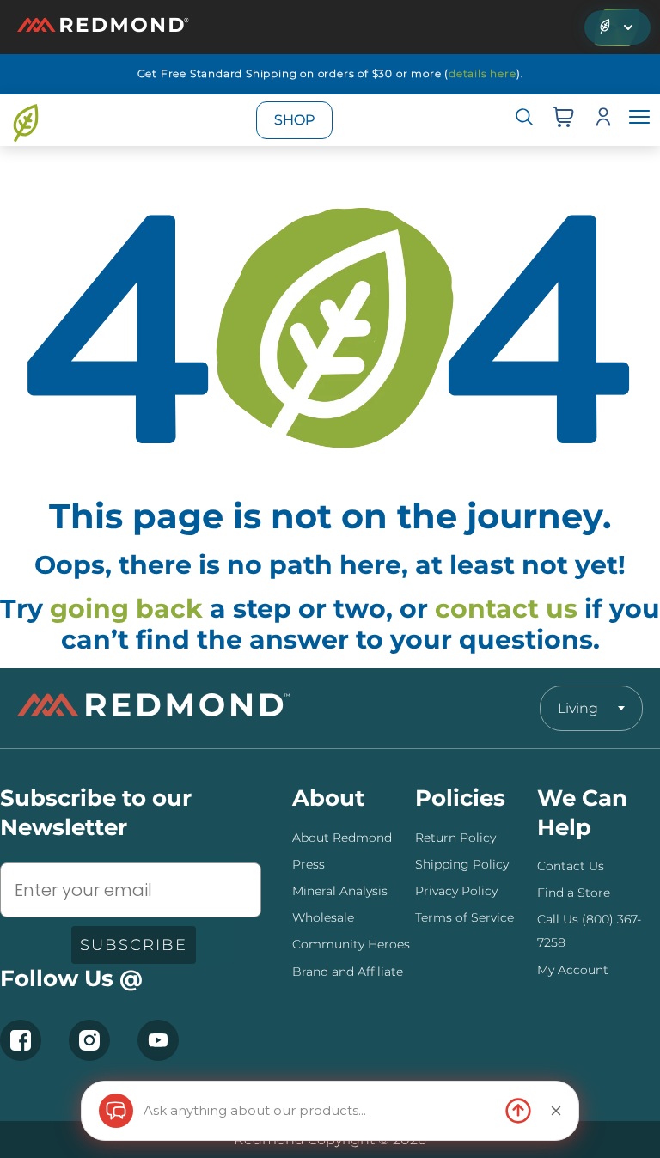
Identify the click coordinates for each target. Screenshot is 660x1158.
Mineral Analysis (340, 891)
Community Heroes (351, 944)
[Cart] (564, 120)
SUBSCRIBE (133, 945)
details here (482, 73)
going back (126, 609)
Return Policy (455, 837)
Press (308, 864)
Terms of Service (464, 917)
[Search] (524, 120)
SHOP (294, 120)
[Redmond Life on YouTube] (158, 1040)
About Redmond (342, 837)
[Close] (556, 1110)
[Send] (518, 1111)
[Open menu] (639, 120)
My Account (572, 970)
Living (578, 708)
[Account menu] (603, 120)
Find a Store (573, 892)
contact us (506, 609)
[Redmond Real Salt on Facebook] (20, 1040)
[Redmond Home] (153, 708)
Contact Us (570, 866)
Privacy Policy (456, 891)
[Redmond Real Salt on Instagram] (89, 1040)
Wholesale (323, 917)
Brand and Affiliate (347, 971)
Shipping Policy (462, 864)
